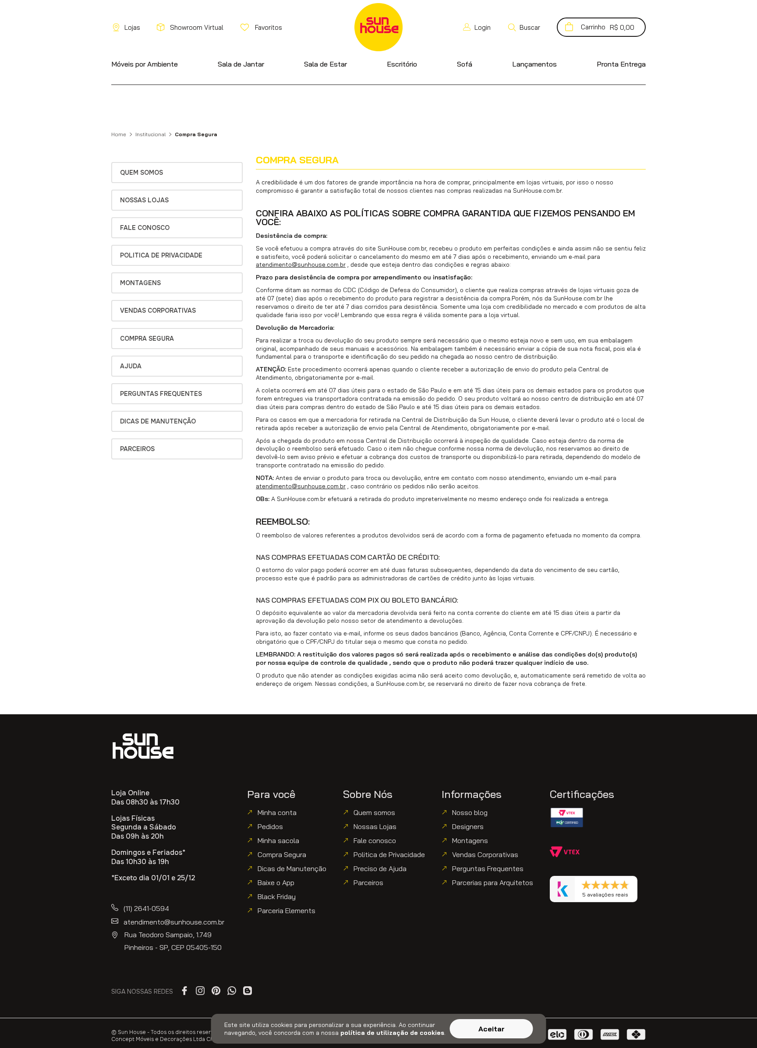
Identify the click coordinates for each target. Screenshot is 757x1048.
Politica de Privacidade (161, 255)
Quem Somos (141, 172)
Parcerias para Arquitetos (492, 882)
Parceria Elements (286, 910)
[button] (523, 27)
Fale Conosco (145, 228)
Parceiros (137, 449)
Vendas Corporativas (158, 310)
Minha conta (277, 812)
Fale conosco (375, 840)
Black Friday (277, 896)
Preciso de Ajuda (380, 868)
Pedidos (270, 826)
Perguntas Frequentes (161, 394)
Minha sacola (278, 840)
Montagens (140, 283)
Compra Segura (147, 338)
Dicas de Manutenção (158, 421)
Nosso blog (470, 812)
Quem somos (374, 812)
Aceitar (491, 1028)
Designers (468, 826)
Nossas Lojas (144, 200)
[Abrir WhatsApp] (735, 1026)
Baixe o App (276, 882)
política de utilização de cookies (392, 1033)
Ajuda (130, 366)
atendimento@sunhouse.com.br (301, 264)
